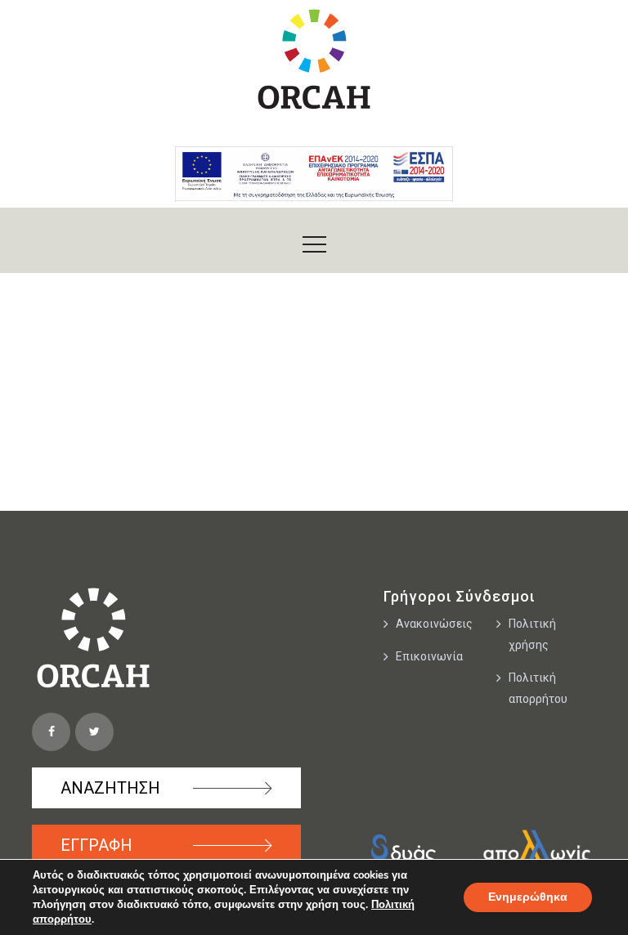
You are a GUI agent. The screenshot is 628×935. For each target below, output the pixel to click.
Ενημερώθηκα (527, 897)
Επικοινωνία (429, 656)
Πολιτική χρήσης (532, 634)
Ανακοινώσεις (434, 623)
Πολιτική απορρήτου (538, 688)
